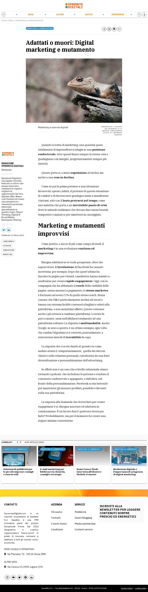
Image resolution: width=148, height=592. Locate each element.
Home (4, 20)
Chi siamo (56, 512)
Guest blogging (83, 517)
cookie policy (141, 588)
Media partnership (85, 523)
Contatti (56, 517)
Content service (84, 529)
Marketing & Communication (29, 20)
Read (31, 14)
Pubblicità (80, 512)
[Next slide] (20, 442)
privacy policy (127, 588)
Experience (118, 14)
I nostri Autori (59, 523)
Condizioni (57, 529)
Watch (88, 14)
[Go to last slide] (17, 442)
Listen (60, 14)
